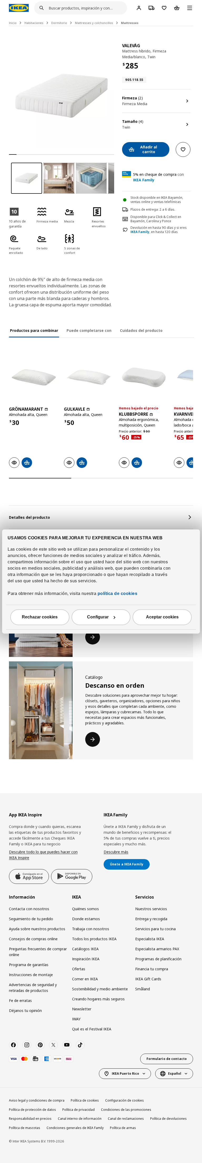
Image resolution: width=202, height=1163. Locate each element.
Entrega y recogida (151, 918)
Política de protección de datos (32, 1109)
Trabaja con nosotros (90, 928)
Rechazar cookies (40, 617)
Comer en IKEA (85, 978)
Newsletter (81, 1008)
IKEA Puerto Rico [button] (125, 1073)
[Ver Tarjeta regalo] (35, 1059)
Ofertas (78, 968)
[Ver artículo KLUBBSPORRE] (144, 377)
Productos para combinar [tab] (34, 330)
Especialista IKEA (149, 938)
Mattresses (129, 23)
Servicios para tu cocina (155, 928)
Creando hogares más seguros (98, 998)
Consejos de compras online (33, 938)
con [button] (158, 177)
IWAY (76, 1018)
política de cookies (116, 594)
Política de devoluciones (168, 1118)
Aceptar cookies (162, 617)
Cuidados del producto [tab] (141, 330)
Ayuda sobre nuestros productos (37, 928)
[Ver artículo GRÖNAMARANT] (34, 377)
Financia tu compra (151, 968)
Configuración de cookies (124, 1100)
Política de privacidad (78, 1109)
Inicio (13, 23)
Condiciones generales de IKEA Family (75, 1128)
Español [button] (174, 1073)
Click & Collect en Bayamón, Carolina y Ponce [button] (155, 219)
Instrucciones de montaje (31, 974)
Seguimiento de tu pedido (31, 918)
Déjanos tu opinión (25, 1010)
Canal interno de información (80, 1118)
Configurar (98, 617)
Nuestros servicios (151, 908)
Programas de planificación (158, 958)
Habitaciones (33, 23)
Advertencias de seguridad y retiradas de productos (33, 987)
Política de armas (123, 1128)
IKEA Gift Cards (148, 978)
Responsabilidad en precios (30, 1118)
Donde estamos (86, 918)
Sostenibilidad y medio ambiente (100, 988)
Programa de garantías (28, 964)
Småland (142, 988)
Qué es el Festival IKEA (91, 1028)
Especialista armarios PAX (157, 948)
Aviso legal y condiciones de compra (36, 1100)
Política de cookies (85, 1100)
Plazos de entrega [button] (144, 209)
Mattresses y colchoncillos (94, 23)
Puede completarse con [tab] (89, 330)
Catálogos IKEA (85, 948)
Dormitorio (59, 23)
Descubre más (116, 851)
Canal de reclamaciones (126, 1118)
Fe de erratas (20, 1000)
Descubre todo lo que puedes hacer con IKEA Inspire (43, 854)
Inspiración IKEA (85, 958)
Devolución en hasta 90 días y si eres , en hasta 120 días (158, 230)
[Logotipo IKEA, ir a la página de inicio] (19, 8)
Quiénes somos (85, 908)
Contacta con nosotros (29, 908)
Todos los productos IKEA (94, 938)
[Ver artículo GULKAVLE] (89, 377)
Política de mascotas (24, 1128)
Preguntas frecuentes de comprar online (38, 951)
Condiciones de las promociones (126, 1109)
